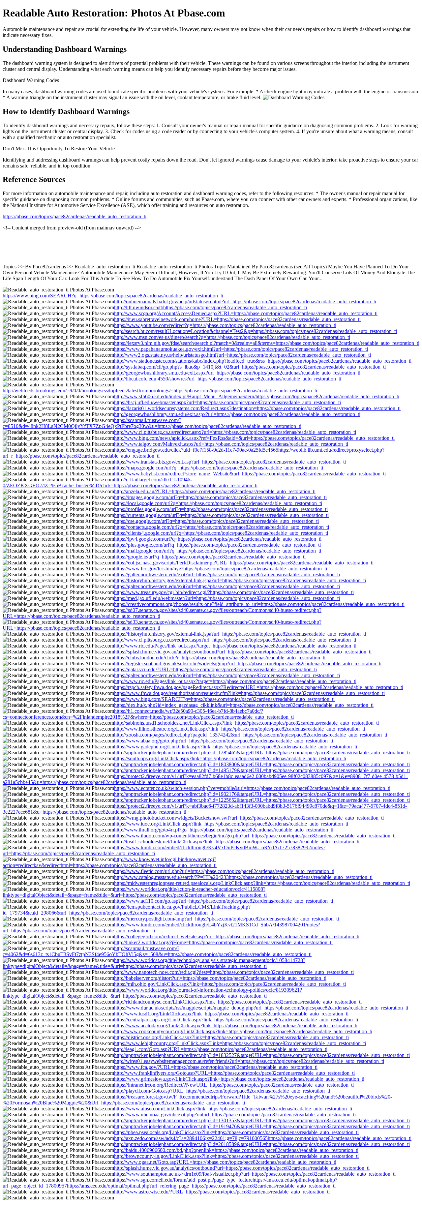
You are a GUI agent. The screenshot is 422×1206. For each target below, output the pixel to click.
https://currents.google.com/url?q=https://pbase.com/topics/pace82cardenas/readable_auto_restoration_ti (221, 515)
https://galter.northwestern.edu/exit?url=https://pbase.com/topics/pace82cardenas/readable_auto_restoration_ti (227, 574)
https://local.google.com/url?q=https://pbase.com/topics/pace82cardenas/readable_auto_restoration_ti (218, 503)
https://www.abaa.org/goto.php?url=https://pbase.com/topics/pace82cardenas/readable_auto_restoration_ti (223, 740)
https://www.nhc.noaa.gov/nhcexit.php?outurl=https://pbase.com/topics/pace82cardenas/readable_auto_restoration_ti (235, 1114)
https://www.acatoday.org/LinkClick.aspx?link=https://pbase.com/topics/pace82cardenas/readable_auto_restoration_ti (235, 1025)
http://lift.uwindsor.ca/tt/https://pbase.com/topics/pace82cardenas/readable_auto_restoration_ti (210, 307)
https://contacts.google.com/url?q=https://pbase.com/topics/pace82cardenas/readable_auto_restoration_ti (221, 527)
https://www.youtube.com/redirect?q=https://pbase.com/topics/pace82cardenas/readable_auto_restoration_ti (225, 325)
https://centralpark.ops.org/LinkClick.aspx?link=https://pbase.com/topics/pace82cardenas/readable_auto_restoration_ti (236, 1019)
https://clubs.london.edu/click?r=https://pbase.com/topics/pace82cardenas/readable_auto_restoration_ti (219, 657)
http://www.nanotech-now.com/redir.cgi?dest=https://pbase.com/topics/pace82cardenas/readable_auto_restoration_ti (234, 972)
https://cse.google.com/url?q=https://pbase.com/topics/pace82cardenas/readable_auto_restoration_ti (216, 521)
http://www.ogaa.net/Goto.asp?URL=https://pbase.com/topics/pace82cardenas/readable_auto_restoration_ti (225, 1162)
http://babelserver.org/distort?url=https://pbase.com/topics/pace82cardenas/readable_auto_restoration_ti (220, 978)
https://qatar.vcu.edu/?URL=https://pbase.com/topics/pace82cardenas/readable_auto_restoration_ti (215, 669)
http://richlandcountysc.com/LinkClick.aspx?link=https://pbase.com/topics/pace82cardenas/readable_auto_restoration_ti (238, 1002)
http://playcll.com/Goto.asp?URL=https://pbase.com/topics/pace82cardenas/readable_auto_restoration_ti (222, 1091)
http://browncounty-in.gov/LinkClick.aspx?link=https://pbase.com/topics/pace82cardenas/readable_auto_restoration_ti (236, 1156)
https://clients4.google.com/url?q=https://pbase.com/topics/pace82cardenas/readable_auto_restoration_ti (221, 533)
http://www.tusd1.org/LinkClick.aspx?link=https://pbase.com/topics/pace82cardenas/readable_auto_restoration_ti (231, 1013)
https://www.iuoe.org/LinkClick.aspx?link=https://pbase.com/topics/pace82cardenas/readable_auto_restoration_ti (231, 824)
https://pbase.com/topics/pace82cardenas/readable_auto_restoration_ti (74, 216)
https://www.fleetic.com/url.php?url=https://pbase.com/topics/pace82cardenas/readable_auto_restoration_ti (224, 871)
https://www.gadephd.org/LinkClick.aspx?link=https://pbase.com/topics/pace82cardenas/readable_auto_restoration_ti (235, 746)
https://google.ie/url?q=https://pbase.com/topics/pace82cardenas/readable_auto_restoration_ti (210, 556)
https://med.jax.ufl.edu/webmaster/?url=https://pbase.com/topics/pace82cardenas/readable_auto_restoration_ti (227, 598)
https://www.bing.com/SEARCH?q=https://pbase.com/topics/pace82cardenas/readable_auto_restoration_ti (113, 295)
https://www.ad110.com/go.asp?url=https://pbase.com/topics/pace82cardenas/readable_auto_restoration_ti (223, 901)
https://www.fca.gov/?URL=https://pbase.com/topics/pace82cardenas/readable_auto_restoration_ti (215, 1067)
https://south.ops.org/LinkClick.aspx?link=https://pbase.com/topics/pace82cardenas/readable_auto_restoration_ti (230, 758)
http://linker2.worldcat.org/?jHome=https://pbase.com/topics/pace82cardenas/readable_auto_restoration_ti (223, 942)
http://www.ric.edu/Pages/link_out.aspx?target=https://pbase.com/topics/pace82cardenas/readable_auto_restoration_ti (235, 645)
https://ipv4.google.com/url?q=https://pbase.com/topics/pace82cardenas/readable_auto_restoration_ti (217, 539)
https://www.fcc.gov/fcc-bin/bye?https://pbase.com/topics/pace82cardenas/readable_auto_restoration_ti (220, 568)
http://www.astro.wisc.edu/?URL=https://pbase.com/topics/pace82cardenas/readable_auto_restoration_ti (222, 1191)
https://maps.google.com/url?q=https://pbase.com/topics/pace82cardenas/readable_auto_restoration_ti (218, 467)
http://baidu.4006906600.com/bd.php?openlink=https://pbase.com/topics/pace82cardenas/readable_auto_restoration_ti (236, 1150)
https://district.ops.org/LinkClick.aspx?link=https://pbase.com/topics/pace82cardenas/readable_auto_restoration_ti (231, 1037)
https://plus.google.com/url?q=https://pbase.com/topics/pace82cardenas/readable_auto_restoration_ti (217, 545)
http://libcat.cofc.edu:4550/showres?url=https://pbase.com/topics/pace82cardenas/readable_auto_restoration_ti (227, 378)
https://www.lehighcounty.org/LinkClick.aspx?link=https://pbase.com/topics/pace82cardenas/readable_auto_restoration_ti (240, 1043)
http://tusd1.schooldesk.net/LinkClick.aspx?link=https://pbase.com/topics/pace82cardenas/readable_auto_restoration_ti (236, 841)
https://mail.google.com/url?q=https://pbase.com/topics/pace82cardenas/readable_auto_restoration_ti (217, 551)
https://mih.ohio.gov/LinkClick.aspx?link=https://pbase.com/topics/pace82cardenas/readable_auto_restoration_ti (230, 984)
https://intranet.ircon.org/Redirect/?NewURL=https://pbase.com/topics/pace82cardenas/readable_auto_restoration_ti (234, 1085)
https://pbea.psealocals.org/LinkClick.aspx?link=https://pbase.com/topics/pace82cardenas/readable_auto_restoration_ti (236, 1132)
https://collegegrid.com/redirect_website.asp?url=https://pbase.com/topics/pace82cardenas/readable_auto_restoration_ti (236, 936)
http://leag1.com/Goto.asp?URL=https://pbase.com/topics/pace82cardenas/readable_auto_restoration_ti (220, 1049)
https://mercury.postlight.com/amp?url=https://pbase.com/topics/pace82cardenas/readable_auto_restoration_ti (226, 918)
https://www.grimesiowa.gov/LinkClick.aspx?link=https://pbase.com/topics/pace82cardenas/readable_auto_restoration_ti (239, 1079)
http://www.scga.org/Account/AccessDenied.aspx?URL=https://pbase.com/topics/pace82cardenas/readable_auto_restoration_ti (245, 313)
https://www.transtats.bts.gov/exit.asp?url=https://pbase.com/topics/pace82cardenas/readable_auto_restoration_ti (230, 462)
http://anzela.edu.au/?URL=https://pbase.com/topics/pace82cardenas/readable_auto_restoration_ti (215, 491)
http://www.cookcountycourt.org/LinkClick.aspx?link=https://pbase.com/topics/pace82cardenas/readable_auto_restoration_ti (243, 1031)
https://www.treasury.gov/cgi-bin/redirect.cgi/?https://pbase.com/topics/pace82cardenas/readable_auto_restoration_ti (234, 592)
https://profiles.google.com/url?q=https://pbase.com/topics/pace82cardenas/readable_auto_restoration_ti (221, 509)
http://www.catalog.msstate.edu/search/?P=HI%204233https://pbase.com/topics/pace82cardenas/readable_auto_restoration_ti (243, 877)
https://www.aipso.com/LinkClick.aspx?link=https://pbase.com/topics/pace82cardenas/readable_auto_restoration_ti (233, 1108)
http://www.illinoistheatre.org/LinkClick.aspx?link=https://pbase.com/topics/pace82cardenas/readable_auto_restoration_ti (239, 729)
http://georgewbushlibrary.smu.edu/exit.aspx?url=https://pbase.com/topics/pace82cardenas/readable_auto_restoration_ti (237, 373)
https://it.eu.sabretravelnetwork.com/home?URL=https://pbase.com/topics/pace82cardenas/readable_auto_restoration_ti (237, 319)
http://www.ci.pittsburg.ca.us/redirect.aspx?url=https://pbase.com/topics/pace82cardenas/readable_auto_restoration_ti (235, 432)
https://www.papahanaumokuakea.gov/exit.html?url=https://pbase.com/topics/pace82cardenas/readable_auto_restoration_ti (241, 349)
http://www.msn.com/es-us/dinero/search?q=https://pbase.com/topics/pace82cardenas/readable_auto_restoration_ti (232, 337)
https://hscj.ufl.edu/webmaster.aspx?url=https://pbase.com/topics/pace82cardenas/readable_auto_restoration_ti (227, 402)
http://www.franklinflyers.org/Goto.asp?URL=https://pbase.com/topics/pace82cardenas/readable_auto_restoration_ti (234, 1073)
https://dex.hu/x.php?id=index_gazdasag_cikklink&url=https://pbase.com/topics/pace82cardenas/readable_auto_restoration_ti (244, 705)
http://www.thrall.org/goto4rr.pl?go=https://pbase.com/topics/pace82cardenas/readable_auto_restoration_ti (223, 829)
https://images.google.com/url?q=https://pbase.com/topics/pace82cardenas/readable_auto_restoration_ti (220, 497)
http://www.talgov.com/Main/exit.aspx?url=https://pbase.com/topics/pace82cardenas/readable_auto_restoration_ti (231, 444)
